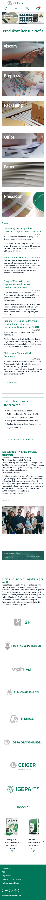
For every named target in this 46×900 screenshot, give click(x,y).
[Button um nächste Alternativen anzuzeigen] (43, 841)
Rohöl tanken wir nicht (15, 257)
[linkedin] (8, 890)
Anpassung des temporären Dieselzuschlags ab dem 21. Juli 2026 (22, 230)
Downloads (6, 868)
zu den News (12, 382)
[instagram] (17, 890)
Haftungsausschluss (10, 883)
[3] (23, 23)
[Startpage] (23, 3)
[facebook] (4, 890)
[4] (31, 23)
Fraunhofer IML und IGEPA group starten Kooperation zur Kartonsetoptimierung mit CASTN (21, 324)
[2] (14, 23)
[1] (6, 23)
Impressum (7, 875)
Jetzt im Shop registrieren (18, 439)
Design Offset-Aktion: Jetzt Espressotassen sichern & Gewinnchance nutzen (18, 284)
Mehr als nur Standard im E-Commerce (18, 355)
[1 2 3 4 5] (23, 18)
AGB (4, 872)
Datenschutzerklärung (11, 879)
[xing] (12, 890)
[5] (40, 23)
